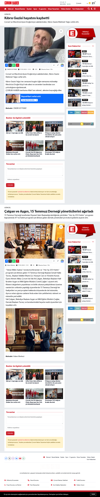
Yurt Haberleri (77, 9)
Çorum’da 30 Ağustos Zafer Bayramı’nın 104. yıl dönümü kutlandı (34, 154)
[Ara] (89, 9)
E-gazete (42, 9)
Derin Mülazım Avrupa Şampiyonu (88, 55)
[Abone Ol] (62, 65)
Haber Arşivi (80, 485)
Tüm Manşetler (34, 485)
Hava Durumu (34, 480)
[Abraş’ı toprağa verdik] (15, 126)
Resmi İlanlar (20, 9)
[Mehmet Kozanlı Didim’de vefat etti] (15, 145)
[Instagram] (13, 458)
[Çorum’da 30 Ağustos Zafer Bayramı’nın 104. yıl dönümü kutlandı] (34, 145)
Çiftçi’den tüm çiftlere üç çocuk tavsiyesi (87, 75)
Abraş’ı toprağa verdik (14, 133)
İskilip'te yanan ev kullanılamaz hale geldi (87, 84)
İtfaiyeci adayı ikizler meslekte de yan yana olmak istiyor (53, 134)
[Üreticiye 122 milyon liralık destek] (54, 145)
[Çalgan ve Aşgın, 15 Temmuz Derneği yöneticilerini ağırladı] (34, 241)
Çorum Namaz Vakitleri (61, 480)
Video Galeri (66, 9)
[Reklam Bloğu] (81, 34)
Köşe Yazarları (53, 9)
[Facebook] (6, 458)
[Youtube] (20, 458)
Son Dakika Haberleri (59, 485)
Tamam (93, 494)
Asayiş (85, 80)
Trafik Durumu (80, 480)
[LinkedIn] (16, 458)
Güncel (10, 9)
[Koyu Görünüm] (91, 9)
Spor (35, 9)
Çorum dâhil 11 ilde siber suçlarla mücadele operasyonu (87, 94)
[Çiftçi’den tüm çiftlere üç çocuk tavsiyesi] (34, 126)
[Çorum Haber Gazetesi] (11, 3)
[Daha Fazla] (17, 65)
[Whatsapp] (23, 458)
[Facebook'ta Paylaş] (6, 65)
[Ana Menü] (94, 9)
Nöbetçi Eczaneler (13, 480)
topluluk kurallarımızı (23, 191)
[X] (9, 458)
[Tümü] (93, 46)
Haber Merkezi (11, 265)
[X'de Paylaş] (10, 65)
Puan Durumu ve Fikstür (14, 485)
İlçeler (29, 9)
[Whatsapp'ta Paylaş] (14, 65)
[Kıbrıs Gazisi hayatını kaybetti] (34, 45)
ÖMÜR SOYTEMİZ (12, 69)
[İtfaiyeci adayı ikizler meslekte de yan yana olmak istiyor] (54, 126)
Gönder (10, 185)
